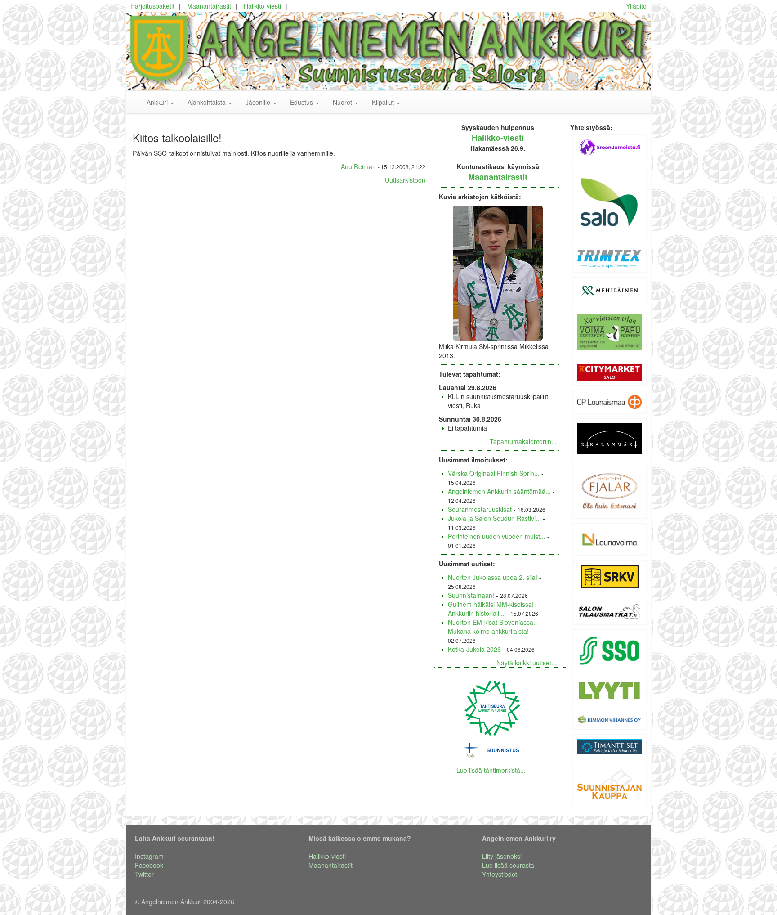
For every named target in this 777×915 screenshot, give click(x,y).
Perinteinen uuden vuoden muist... (496, 536)
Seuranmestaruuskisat (480, 509)
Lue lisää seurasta (508, 865)
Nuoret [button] (343, 102)
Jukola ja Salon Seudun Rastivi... (494, 518)
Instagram (149, 856)
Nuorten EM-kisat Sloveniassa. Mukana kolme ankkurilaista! (491, 627)
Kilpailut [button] (384, 102)
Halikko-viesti (262, 5)
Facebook (149, 865)
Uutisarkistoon (405, 179)
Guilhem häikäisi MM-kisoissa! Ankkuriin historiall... (491, 609)
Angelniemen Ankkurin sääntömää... (499, 491)
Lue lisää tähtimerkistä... (491, 770)
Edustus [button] (302, 102)
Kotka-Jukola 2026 (474, 649)
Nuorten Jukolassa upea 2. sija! (492, 577)
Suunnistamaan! (471, 595)
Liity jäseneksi (502, 856)
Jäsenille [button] (259, 102)
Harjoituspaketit (152, 5)
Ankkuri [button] (158, 102)
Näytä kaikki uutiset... (526, 662)
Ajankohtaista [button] (208, 102)
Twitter (144, 874)
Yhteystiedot (499, 874)
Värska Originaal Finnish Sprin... (494, 473)
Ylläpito (636, 5)
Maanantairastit (209, 5)
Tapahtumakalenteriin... (523, 441)
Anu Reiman (358, 166)
